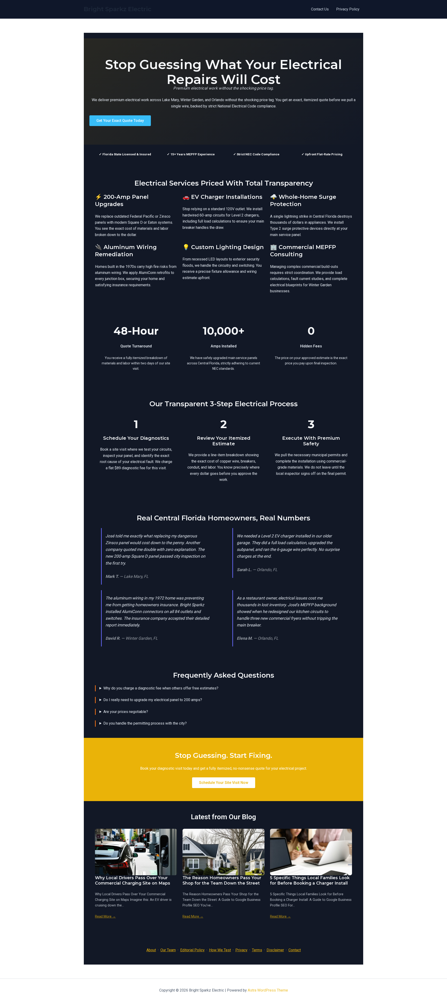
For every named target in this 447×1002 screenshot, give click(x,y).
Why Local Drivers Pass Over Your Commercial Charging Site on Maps (132, 880)
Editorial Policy (192, 950)
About (151, 950)
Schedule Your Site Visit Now (223, 782)
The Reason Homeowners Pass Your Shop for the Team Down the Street (222, 880)
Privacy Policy (347, 9)
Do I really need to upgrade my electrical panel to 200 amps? (152, 700)
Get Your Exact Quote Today (120, 120)
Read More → (105, 917)
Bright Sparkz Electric (117, 9)
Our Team (168, 950)
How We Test (220, 950)
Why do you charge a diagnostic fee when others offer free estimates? (160, 688)
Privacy (241, 950)
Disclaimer (275, 950)
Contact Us (320, 9)
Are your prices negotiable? (125, 711)
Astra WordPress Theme (268, 990)
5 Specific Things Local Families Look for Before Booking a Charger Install (310, 880)
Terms (257, 950)
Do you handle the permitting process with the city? (145, 723)
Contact (294, 950)
